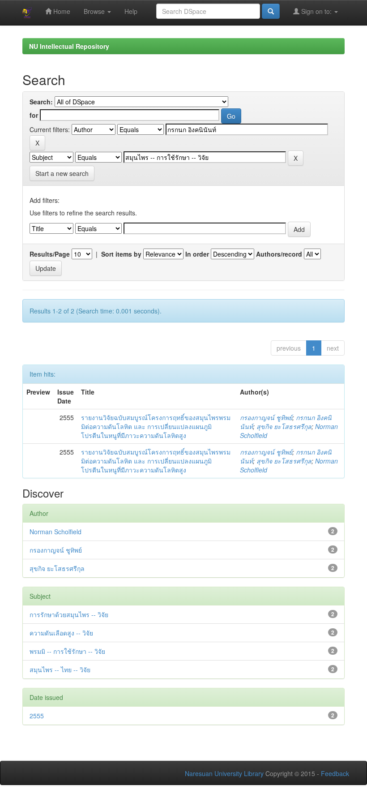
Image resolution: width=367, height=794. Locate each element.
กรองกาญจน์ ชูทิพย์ (266, 417)
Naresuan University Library (224, 773)
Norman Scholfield (55, 531)
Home (60, 11)
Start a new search (62, 173)
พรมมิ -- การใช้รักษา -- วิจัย (67, 651)
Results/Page (50, 253)
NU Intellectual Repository (69, 46)
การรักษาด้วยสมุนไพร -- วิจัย (69, 614)
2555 (37, 715)
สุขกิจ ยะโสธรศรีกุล (284, 426)
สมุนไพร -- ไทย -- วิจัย (60, 669)
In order (197, 253)
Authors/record (279, 253)
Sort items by (121, 253)
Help (130, 11)
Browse (95, 11)
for (34, 115)
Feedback (335, 773)
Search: (41, 101)
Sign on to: (316, 11)
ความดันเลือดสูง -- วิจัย (61, 632)
